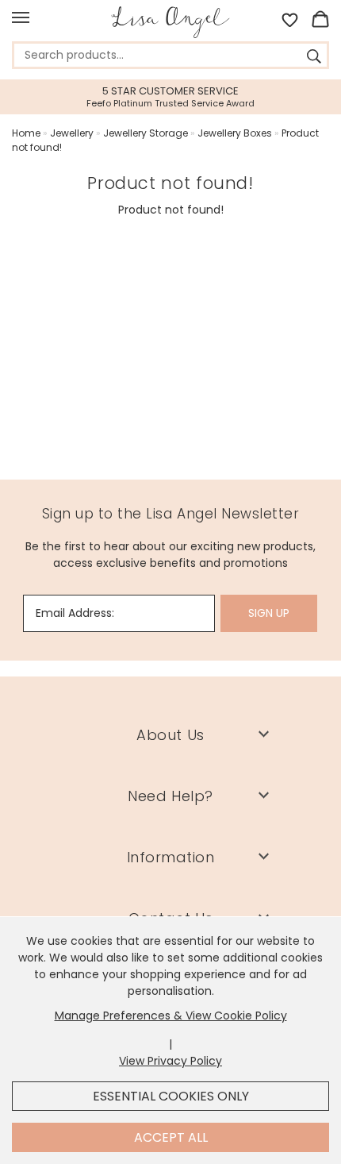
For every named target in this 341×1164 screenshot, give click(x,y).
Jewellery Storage (145, 133)
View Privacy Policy (170, 1061)
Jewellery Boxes (234, 133)
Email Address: (75, 613)
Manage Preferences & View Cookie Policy (171, 1015)
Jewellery (72, 133)
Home (26, 133)
